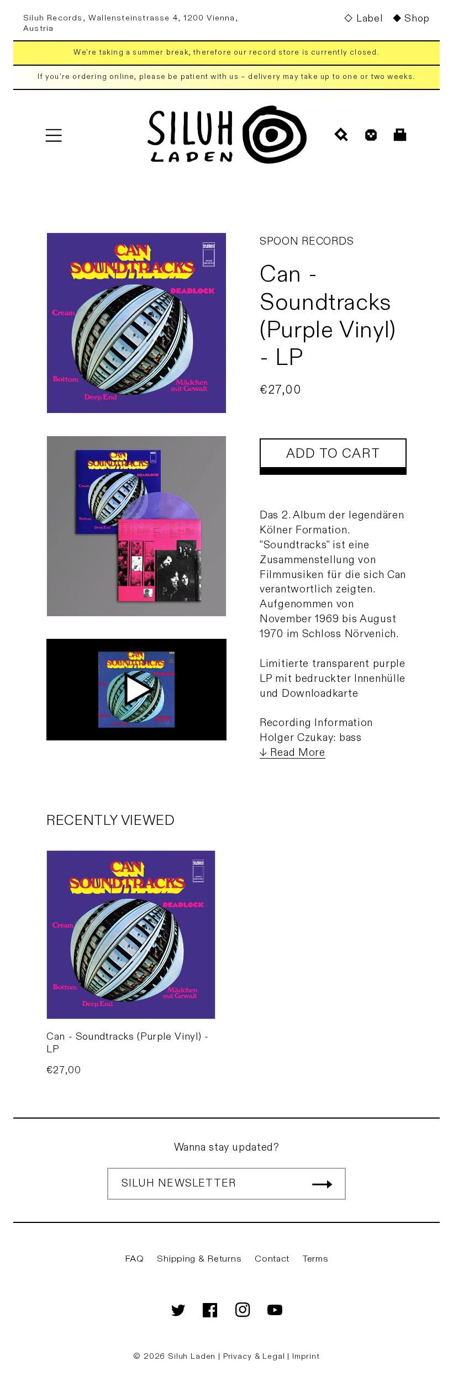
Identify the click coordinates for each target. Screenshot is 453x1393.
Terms (316, 1259)
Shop (417, 18)
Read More (297, 752)
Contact (272, 1259)
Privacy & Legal (255, 1356)
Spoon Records (307, 241)
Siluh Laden (191, 1356)
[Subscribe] (322, 1184)
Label (369, 18)
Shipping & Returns (199, 1259)
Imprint (306, 1356)
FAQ (134, 1259)
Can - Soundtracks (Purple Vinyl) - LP (127, 1043)
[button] (53, 135)
